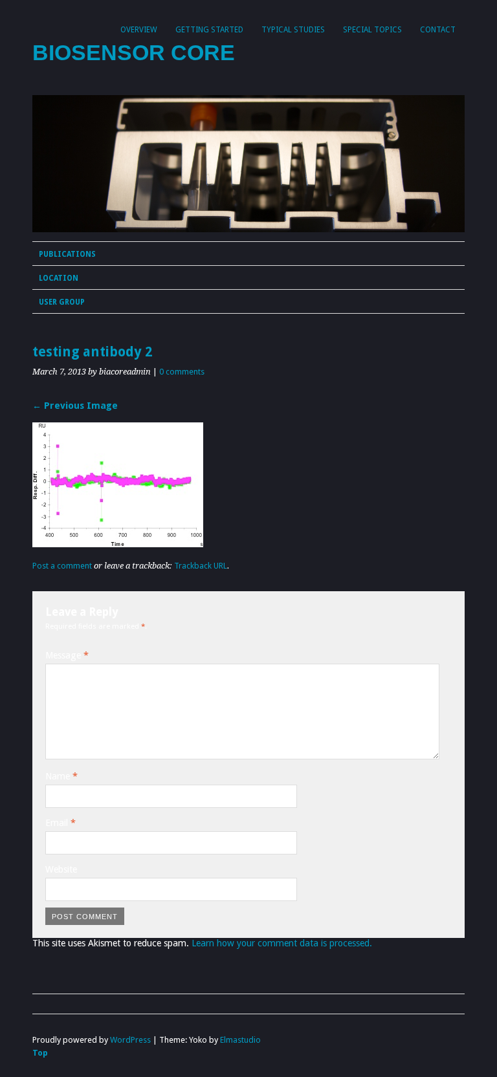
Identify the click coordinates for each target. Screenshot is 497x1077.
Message (67, 655)
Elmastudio (240, 1040)
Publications (67, 254)
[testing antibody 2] (117, 544)
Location (58, 278)
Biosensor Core (133, 53)
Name (61, 776)
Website (61, 869)
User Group (62, 302)
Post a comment (62, 566)
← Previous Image (75, 405)
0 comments (181, 371)
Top (40, 1053)
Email (60, 823)
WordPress (130, 1040)
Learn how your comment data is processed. (282, 943)
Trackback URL (200, 566)
